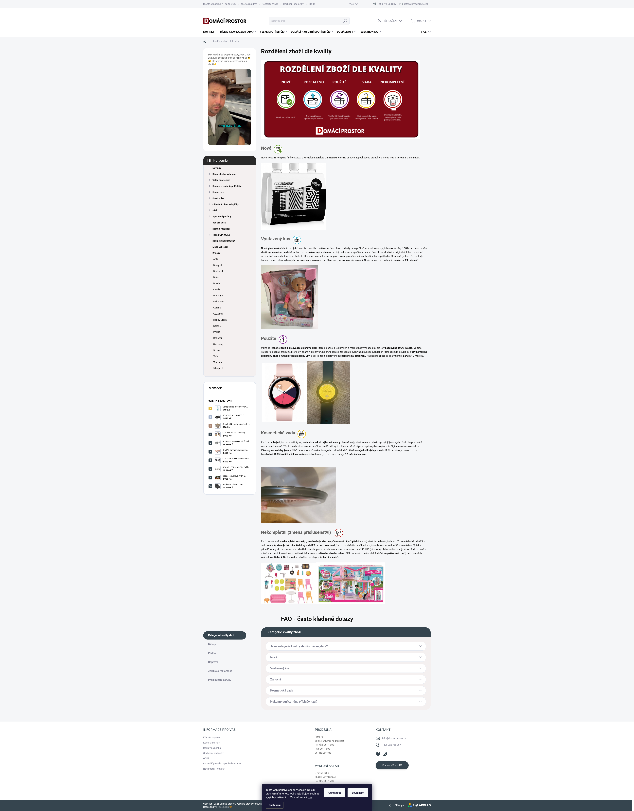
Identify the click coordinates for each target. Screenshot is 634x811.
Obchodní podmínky (293, 4)
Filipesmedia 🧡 (224, 807)
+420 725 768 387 (391, 744)
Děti (214, 210)
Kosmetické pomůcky (223, 240)
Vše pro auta (219, 222)
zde (310, 797)
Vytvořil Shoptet (397, 805)
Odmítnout (334, 792)
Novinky (216, 168)
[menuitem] (210, 32)
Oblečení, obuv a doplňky (225, 204)
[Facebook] (378, 753)
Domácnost (218, 192)
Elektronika (218, 198)
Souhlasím (358, 792)
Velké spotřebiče (221, 180)
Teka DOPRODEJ (221, 235)
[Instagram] (384, 753)
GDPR (312, 4)
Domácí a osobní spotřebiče (227, 186)
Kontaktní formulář (392, 765)
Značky (216, 253)
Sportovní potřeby (221, 216)
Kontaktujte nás (270, 4)
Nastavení (275, 805)
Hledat (345, 20)
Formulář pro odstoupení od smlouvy (222, 763)
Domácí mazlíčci (221, 228)
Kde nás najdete (249, 4)
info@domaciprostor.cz (394, 738)
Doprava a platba (212, 748)
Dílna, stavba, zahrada (224, 174)
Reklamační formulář (214, 768)
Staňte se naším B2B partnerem (219, 4)
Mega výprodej (220, 247)
